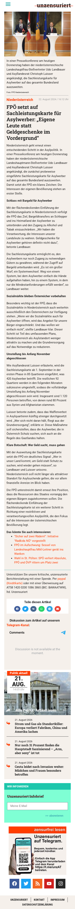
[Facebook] (14, 883)
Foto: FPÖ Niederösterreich (18, 92)
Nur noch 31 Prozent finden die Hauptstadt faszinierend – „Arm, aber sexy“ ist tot (38, 749)
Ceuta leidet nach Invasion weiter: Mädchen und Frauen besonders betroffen (39, 770)
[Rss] (37, 883)
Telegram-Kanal (18, 625)
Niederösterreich (20, 100)
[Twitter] (26, 883)
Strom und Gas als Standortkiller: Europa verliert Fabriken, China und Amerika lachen (41, 728)
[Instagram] (60, 883)
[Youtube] (49, 883)
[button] (8, 4)
